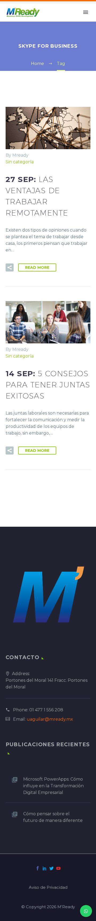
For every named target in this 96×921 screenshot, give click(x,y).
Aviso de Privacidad (48, 888)
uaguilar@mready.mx (50, 719)
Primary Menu (85, 12)
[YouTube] (58, 868)
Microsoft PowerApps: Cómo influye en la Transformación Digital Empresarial (53, 786)
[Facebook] (37, 868)
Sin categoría (20, 161)
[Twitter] (51, 868)
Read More (37, 267)
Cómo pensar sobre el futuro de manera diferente (53, 817)
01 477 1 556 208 (46, 709)
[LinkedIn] (44, 868)
